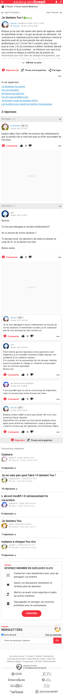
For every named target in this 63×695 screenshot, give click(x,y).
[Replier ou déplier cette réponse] (60, 119)
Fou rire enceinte (10, 90)
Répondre (20, 440)
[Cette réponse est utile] (21, 146)
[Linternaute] (16, 680)
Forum (10, 6)
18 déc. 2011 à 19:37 (18, 215)
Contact (30, 656)
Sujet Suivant (52, 12)
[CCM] (16, 674)
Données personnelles (17, 659)
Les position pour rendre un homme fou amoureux (26, 104)
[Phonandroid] (47, 692)
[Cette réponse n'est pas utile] (30, 146)
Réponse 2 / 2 (8, 206)
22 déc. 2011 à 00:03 (19, 386)
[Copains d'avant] (16, 686)
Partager (56, 70)
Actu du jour (9, 634)
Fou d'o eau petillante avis (14, 97)
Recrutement (49, 656)
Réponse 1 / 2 (8, 119)
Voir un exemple (53, 634)
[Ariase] (16, 691)
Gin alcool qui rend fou (12, 93)
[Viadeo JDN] (47, 686)
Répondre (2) (12, 70)
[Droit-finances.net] (47, 680)
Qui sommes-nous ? (17, 656)
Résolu (29, 18)
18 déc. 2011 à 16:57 (18, 128)
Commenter (12, 146)
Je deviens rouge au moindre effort (19, 100)
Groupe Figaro (28, 661)
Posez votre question (35, 70)
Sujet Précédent (12, 12)
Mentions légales (14, 661)
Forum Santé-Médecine (27, 6)
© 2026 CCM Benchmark (46, 661)
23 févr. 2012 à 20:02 (29, 26)
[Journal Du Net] (47, 674)
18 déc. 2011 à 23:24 (19, 320)
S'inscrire (31, 613)
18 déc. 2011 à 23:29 (19, 347)
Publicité (38, 656)
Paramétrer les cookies (36, 659)
